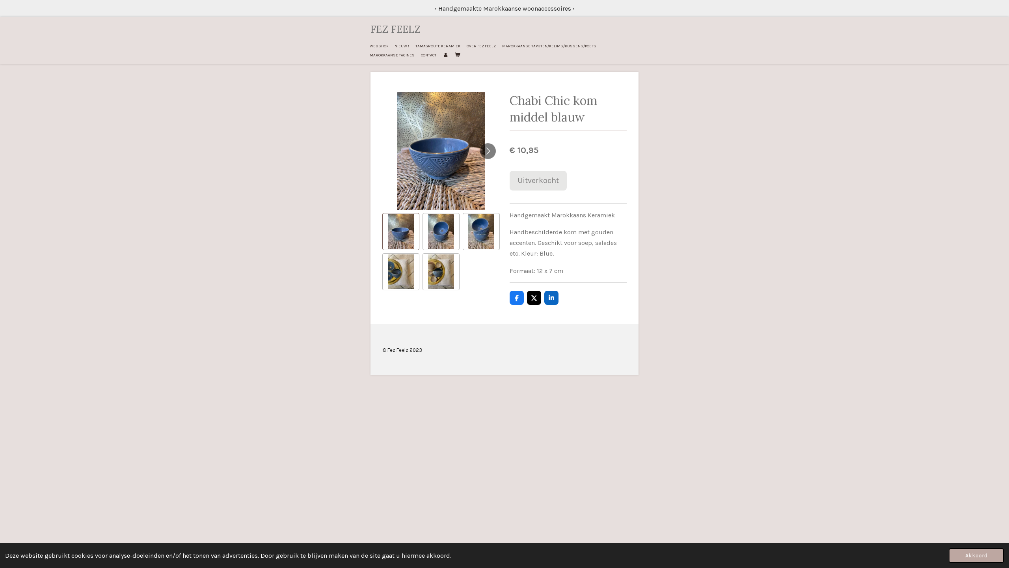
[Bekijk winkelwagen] (457, 55)
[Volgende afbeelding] (488, 151)
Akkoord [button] (976, 555)
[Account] (445, 55)
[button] (400, 231)
